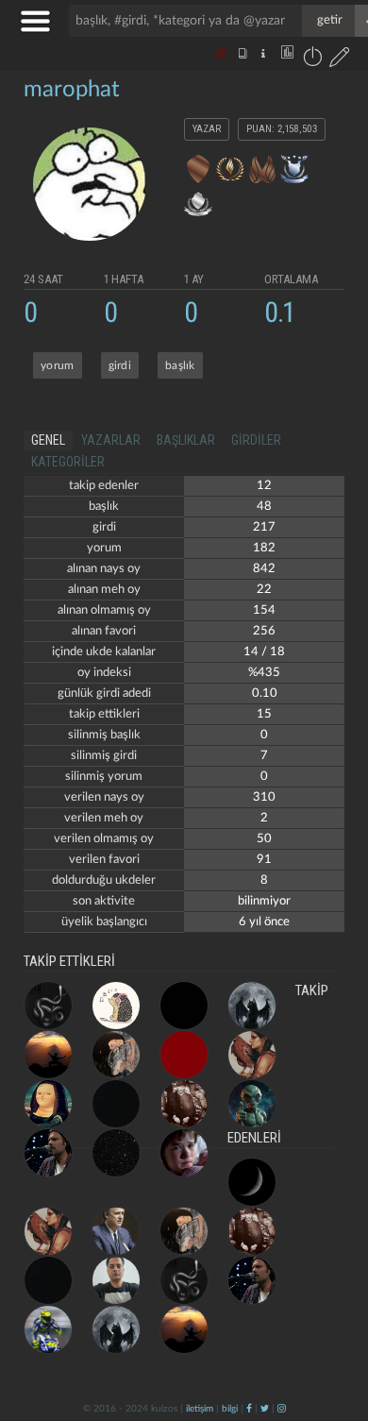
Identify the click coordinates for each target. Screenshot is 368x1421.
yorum (58, 365)
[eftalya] (48, 1103)
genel (48, 440)
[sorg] (116, 1231)
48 (264, 506)
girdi (120, 365)
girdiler (256, 440)
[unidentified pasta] (251, 1103)
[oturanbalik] (251, 1054)
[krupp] (48, 1152)
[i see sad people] (184, 1152)
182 (264, 548)
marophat (72, 89)
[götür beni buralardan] (335, 1325)
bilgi (230, 1408)
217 (264, 527)
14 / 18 (264, 652)
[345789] (116, 1103)
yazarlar (111, 440)
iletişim (199, 1408)
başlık (180, 365)
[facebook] (249, 1408)
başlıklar (186, 440)
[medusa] (116, 1152)
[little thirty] (116, 1280)
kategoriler (68, 461)
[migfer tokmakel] (184, 1103)
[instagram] (281, 1408)
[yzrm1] (48, 1329)
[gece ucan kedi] (251, 1005)
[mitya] (184, 1054)
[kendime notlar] (184, 1005)
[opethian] (48, 1005)
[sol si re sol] (116, 1005)
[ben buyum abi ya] (48, 1054)
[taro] (116, 1054)
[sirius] (251, 1182)
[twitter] (264, 1408)
